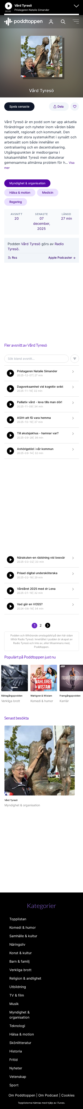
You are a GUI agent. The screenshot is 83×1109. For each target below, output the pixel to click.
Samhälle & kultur (23, 936)
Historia (15, 1051)
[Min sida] (51, 21)
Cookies (67, 1095)
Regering (15, 202)
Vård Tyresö (30, 244)
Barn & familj (19, 961)
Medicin (47, 192)
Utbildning (17, 987)
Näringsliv (17, 944)
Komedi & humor (22, 927)
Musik (14, 1004)
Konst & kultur (20, 953)
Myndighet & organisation (27, 183)
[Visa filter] (74, 358)
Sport (14, 1085)
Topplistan (17, 919)
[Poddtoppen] (23, 22)
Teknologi (17, 1026)
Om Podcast (48, 1095)
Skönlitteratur (20, 1043)
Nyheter (15, 1068)
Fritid (13, 1060)
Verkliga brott (20, 970)
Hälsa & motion (19, 192)
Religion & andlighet (25, 978)
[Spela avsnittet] (10, 373)
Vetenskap (17, 1076)
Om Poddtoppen (22, 1095)
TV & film (16, 995)
